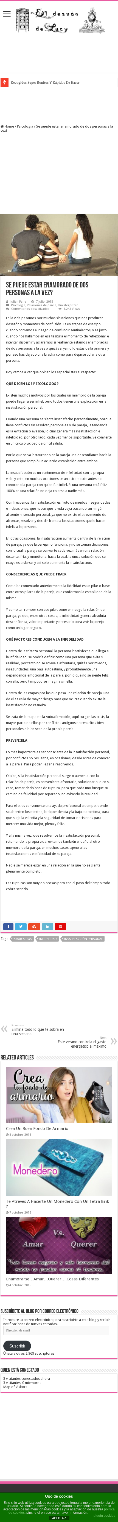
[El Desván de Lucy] (59, 19)
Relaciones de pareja (41, 305)
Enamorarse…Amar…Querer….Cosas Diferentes (52, 1279)
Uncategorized (68, 305)
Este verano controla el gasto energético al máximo (82, 1042)
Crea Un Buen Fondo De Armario (37, 1128)
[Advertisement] (59, 53)
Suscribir (17, 1346)
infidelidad (48, 939)
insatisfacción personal (83, 939)
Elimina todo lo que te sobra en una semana (38, 1030)
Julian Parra (18, 301)
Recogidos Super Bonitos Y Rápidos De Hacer (45, 82)
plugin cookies (104, 1516)
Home (9, 126)
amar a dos (23, 939)
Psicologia (25, 126)
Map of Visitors (15, 1387)
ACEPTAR (59, 1518)
